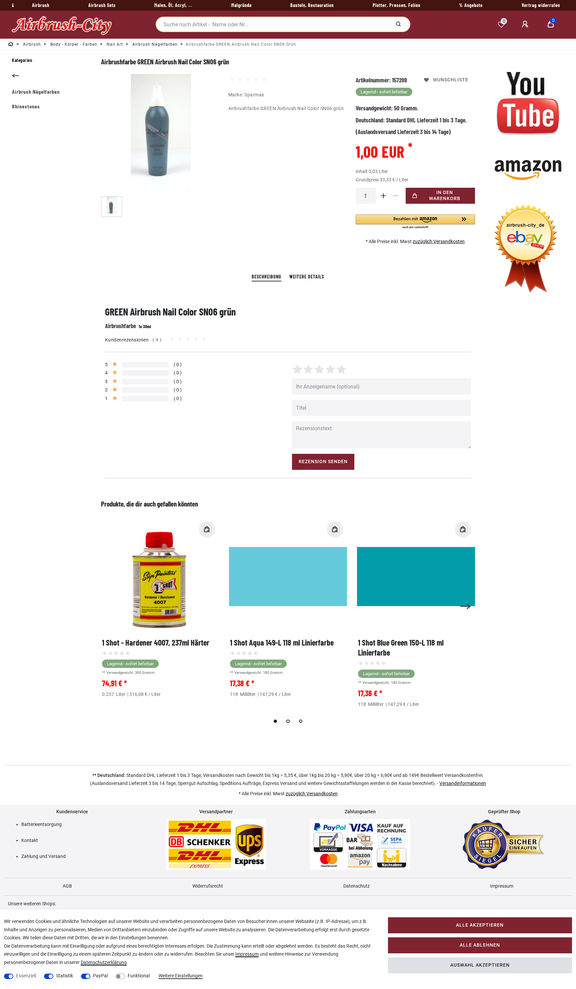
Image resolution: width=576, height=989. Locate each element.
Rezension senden (323, 461)
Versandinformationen (462, 783)
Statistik (64, 975)
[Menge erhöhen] (384, 196)
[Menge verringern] (396, 196)
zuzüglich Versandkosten (439, 241)
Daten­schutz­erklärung (104, 962)
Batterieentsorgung (41, 824)
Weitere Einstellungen (181, 975)
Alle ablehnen (480, 945)
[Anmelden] (526, 24)
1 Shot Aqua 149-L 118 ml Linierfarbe (282, 642)
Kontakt (29, 840)
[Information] (12, 5)
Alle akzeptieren (480, 925)
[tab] (266, 276)
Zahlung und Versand (43, 856)
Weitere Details (306, 276)
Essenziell (26, 975)
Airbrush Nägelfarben (36, 91)
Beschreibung (266, 276)
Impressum (501, 886)
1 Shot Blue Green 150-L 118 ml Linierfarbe (401, 647)
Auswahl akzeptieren (480, 965)
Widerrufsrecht (207, 886)
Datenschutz (356, 886)
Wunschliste (450, 80)
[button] (415, 221)
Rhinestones (26, 106)
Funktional (139, 975)
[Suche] (398, 24)
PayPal (100, 975)
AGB (67, 886)
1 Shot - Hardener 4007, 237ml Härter (155, 642)
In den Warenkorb (444, 195)
